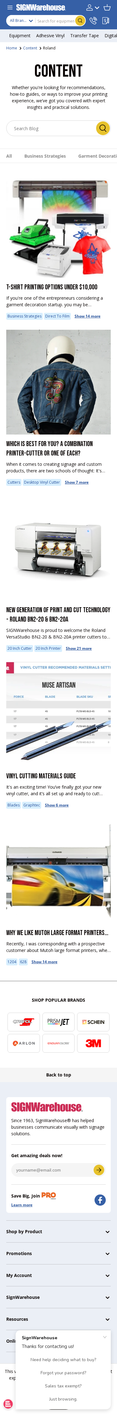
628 (23, 961)
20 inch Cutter (19, 648)
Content (30, 48)
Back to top (58, 1075)
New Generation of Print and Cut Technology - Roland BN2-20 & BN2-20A (58, 615)
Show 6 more (57, 805)
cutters (13, 482)
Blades (13, 805)
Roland (49, 48)
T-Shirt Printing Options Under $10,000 (51, 287)
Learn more (21, 1205)
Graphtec (31, 805)
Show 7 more (77, 482)
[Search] (103, 128)
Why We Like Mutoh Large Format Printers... (57, 933)
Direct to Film (57, 316)
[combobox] (46, 20)
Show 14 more (87, 316)
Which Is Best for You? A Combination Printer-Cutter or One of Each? (49, 449)
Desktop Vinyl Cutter (42, 482)
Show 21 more (79, 648)
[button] (107, 7)
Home (11, 48)
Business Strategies (45, 156)
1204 (11, 961)
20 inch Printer (48, 648)
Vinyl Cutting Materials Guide (41, 776)
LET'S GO (99, 1170)
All (9, 156)
